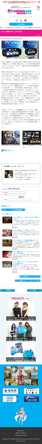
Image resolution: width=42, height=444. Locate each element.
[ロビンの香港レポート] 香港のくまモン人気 (24, 230)
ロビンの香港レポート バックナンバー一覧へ (27, 280)
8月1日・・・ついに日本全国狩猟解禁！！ (13, 209)
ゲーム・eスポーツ (17, 38)
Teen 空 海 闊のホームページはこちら (30, 276)
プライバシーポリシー (21, 433)
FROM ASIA (9, 27)
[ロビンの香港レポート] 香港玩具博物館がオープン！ (26, 240)
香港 (1, 38)
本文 (5, 199)
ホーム (3, 27)
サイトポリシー (21, 430)
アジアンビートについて (21, 435)
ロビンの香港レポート (18, 27)
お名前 (5, 192)
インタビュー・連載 (8, 38)
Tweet (12, 150)
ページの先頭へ (34, 290)
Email (5, 194)
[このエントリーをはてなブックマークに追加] (2, 150)
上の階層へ (7, 290)
